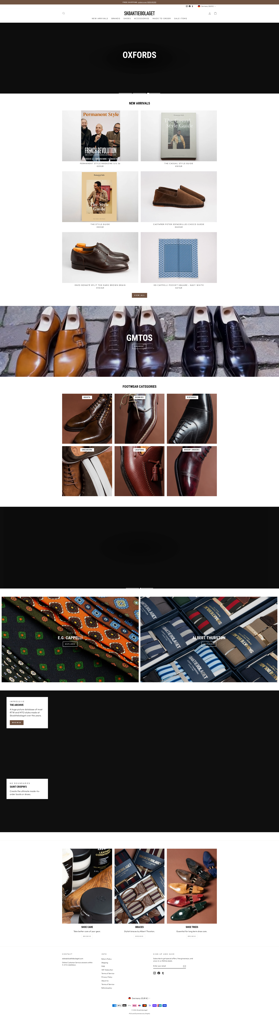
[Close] (166, 502)
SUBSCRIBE (154, 517)
